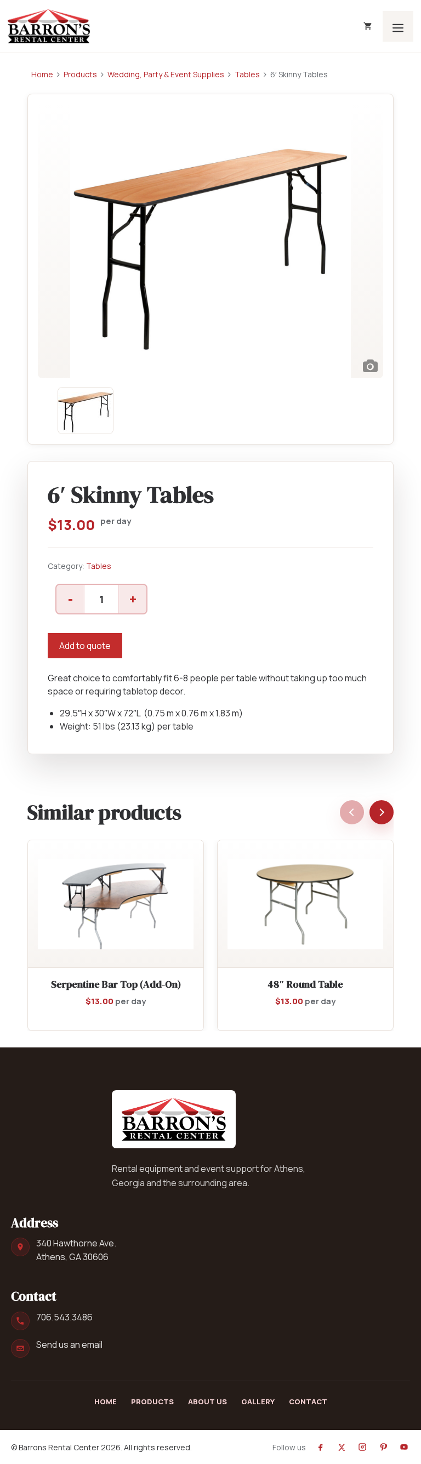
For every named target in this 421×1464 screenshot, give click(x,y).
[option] (210, 241)
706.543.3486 (64, 1317)
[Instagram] (362, 1447)
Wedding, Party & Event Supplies (165, 74)
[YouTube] (404, 1447)
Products (80, 74)
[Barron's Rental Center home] (174, 1119)
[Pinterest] (383, 1447)
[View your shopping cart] (367, 26)
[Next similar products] (381, 812)
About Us (207, 1401)
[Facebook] (321, 1447)
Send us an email (69, 1344)
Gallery (258, 1401)
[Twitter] (341, 1447)
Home (42, 74)
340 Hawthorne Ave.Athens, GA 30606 (76, 1250)
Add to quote (85, 646)
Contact (308, 1401)
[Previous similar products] (352, 812)
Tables (247, 74)
